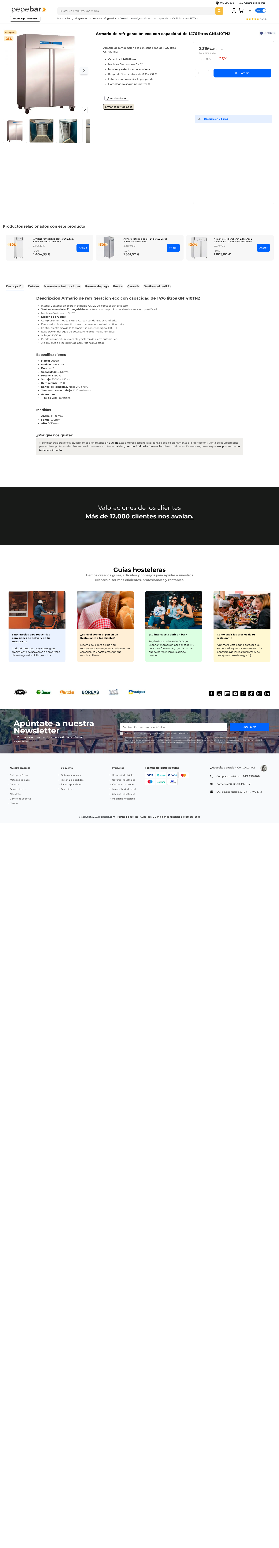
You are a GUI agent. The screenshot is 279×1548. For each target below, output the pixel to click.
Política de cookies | (128, 816)
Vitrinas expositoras (123, 784)
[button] (256, 19)
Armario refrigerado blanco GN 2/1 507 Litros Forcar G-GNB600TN (53, 240)
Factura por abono (71, 784)
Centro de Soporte (20, 798)
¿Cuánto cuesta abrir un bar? (168, 634)
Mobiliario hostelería (123, 798)
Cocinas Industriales (123, 793)
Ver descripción (118, 98)
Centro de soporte (254, 2)
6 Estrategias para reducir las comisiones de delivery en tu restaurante (31, 638)
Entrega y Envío (19, 775)
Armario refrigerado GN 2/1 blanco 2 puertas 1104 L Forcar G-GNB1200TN (233, 240)
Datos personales (71, 775)
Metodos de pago (20, 779)
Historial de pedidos (72, 779)
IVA (251, 10)
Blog (197, 816)
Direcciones (67, 789)
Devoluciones (17, 789)
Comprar (245, 72)
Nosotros (15, 793)
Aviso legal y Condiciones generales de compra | (167, 816)
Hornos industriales (123, 775)
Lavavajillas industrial (124, 789)
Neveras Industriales (123, 779)
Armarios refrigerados (118, 106)
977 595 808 (227, 2)
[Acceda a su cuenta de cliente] (234, 10)
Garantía (14, 784)
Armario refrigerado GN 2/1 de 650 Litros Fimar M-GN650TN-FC (145, 240)
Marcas (14, 803)
